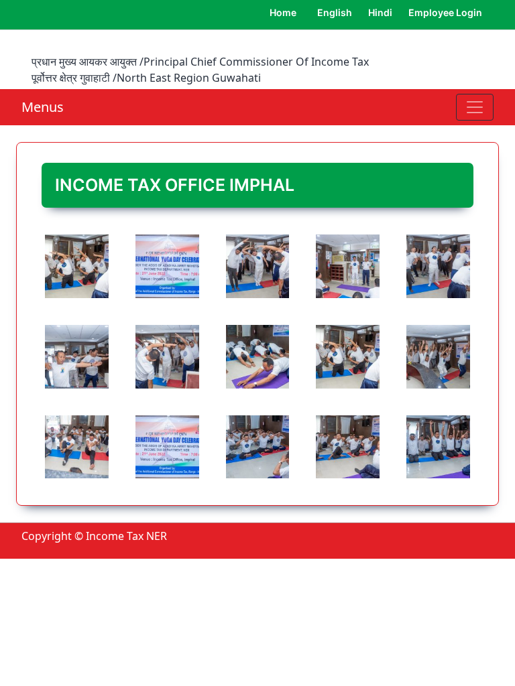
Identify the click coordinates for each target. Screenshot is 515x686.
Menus (42, 107)
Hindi (380, 12)
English (334, 12)
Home (283, 12)
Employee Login (445, 12)
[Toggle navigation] (475, 107)
